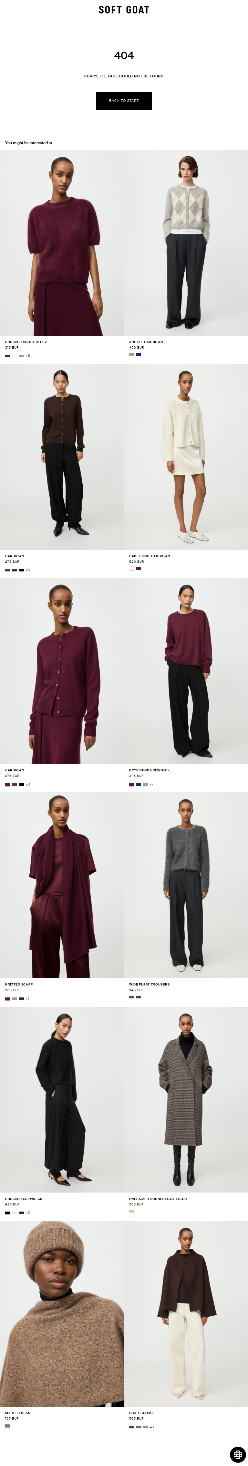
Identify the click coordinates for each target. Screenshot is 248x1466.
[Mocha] (7, 570)
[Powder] (14, 1213)
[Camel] (145, 1427)
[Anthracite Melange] (131, 997)
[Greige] (21, 356)
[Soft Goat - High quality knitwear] (124, 10)
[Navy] (138, 354)
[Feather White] (14, 356)
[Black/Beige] (131, 1211)
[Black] (21, 570)
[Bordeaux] (7, 356)
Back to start (124, 100)
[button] (238, 1455)
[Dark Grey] (138, 1427)
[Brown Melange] (7, 1425)
